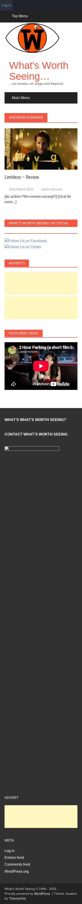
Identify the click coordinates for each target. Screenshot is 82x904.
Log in (10, 851)
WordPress (42, 893)
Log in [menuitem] (6, 5)
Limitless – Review (22, 177)
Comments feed (17, 864)
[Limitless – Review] (41, 149)
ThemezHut (17, 898)
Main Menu (21, 98)
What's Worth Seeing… (38, 71)
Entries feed (14, 857)
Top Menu (20, 16)
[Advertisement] (41, 283)
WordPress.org (17, 871)
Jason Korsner (51, 189)
